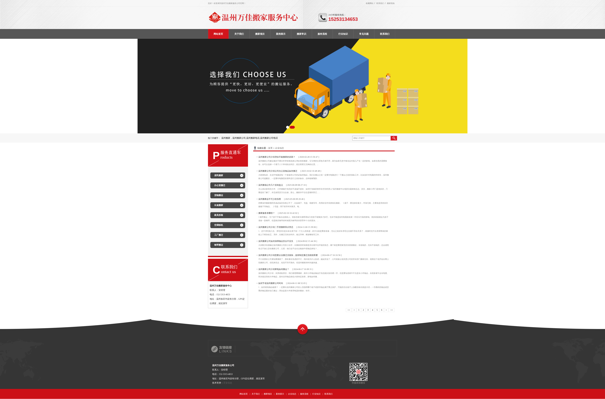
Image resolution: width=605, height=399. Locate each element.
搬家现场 (391, 3)
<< (349, 310)
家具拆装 (218, 215)
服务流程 (304, 394)
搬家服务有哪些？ (266, 213)
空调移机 (218, 225)
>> (391, 310)
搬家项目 (268, 394)
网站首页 (243, 394)
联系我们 (380, 3)
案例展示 (280, 394)
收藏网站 (369, 3)
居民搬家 (218, 175)
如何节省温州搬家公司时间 (270, 283)
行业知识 (316, 394)
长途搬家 (218, 205)
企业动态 (279, 148)
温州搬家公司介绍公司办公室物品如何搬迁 (277, 171)
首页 (270, 148)
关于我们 (256, 394)
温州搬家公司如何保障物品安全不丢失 (275, 241)
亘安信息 (227, 383)
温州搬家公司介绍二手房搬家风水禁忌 (275, 227)
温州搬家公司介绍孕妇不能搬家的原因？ (276, 157)
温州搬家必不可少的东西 (269, 199)
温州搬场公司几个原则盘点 (270, 185)
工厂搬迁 (218, 235)
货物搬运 (218, 195)
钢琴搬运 (218, 245)
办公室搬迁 (219, 185)
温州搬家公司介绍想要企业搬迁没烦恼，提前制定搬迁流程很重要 (288, 255)
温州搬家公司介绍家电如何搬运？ (273, 269)
